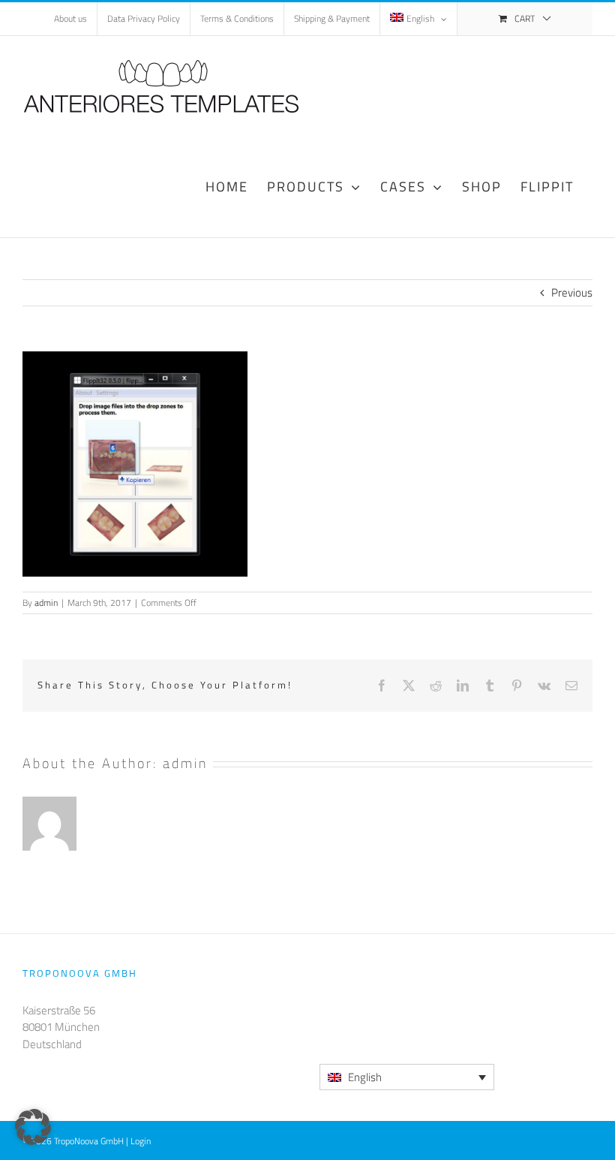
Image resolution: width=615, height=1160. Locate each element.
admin (46, 602)
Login (140, 1141)
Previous (571, 292)
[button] (33, 1127)
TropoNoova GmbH (89, 1141)
